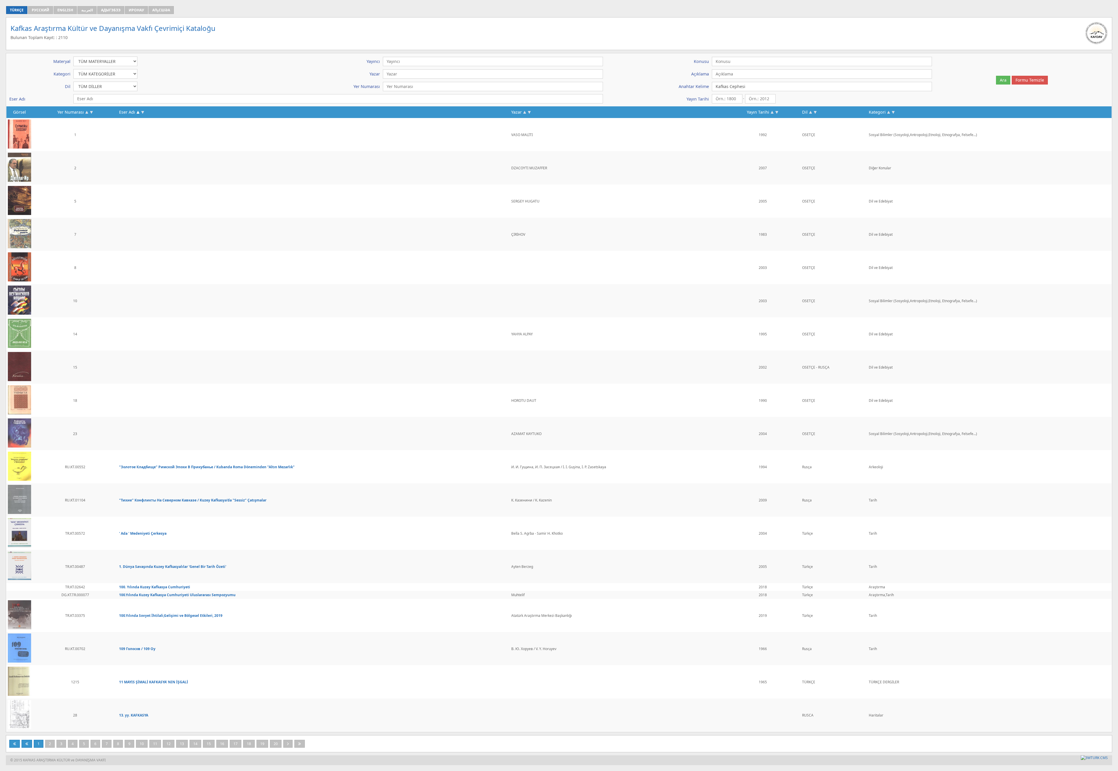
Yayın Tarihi (758, 112)
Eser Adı (127, 112)
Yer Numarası (70, 112)
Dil (805, 112)
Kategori (877, 112)
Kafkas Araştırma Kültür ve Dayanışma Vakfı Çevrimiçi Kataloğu (112, 28)
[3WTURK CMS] (1094, 757)
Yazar (516, 112)
